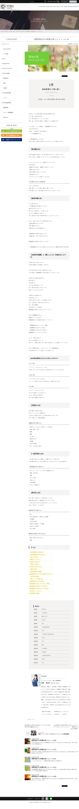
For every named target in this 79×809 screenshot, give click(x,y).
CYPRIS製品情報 (6, 93)
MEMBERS (75, 6)
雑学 (4, 83)
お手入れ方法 (7, 49)
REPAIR (70, 6)
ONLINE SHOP (52, 1)
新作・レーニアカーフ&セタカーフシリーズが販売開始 (53, 734)
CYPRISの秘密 (6, 73)
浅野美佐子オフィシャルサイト (61, 711)
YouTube (64, 714)
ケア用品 (5, 53)
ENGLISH (73, 1)
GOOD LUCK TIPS (20, 31)
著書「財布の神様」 (46, 711)
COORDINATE (6, 63)
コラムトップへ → (31, 719)
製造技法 (5, 78)
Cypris (11, 128)
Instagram (56, 714)
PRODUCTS (49, 6)
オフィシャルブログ (46, 714)
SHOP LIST (56, 6)
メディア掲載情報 (8, 112)
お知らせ (5, 117)
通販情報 (5, 107)
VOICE (3, 58)
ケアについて (5, 44)
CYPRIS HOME (4, 31)
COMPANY (30, 798)
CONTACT (37, 798)
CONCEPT (42, 6)
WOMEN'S (65, 1)
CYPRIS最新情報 (6, 102)
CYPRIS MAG (63, 6)
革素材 (5, 88)
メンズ (5, 97)
